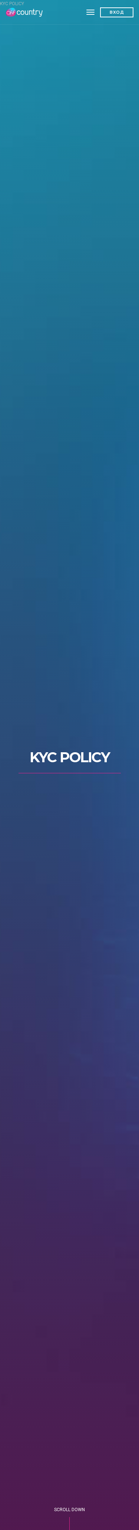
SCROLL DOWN (69, 1509)
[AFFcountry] (25, 12)
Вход (117, 12)
